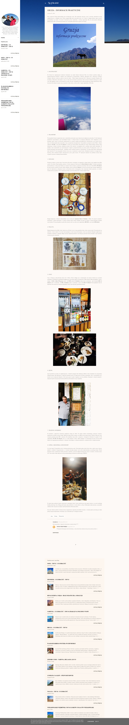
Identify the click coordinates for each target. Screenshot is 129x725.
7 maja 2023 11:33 (71, 526)
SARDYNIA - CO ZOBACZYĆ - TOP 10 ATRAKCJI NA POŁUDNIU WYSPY (68, 611)
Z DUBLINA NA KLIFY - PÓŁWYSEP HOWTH (60, 675)
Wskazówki (61, 516)
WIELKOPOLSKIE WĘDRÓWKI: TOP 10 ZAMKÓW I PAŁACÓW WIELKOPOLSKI (70, 707)
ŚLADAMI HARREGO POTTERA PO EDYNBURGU (61, 643)
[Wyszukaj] (103, 4)
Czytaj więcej (97, 575)
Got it (97, 721)
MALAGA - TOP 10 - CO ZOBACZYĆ (57, 691)
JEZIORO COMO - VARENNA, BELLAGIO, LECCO (61, 659)
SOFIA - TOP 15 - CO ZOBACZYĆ (56, 563)
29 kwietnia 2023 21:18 (63, 522)
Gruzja (55, 516)
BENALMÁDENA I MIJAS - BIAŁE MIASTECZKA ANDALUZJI (65, 595)
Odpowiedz (56, 532)
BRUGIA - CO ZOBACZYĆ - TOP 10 (57, 627)
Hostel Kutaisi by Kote (87, 164)
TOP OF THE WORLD (62, 526)
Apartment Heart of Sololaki (81, 218)
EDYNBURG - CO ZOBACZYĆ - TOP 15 (58, 579)
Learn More (90, 721)
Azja (52, 516)
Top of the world (53, 3)
